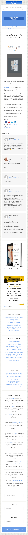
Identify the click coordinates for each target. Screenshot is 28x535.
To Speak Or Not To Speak (14, 322)
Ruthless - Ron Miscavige (14, 343)
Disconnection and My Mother (14, 378)
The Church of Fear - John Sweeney (14, 354)
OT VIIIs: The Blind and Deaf (16, 452)
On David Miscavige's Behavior (14, 327)
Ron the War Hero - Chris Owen (14, 362)
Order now (6, 268)
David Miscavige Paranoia (14, 381)
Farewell (12, 398)
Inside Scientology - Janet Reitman (14, 357)
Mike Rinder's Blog (14, 18)
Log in (22, 529)
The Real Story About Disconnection (14, 320)
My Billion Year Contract (14, 360)
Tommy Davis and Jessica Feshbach (14, 374)
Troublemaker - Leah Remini (14, 341)
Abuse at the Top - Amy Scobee (14, 351)
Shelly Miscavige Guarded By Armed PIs (14, 324)
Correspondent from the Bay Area (14, 384)
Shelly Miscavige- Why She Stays (14, 376)
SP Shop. (15, 82)
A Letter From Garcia (14, 330)
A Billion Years (11, 124)
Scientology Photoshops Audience (14, 373)
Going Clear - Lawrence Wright (14, 344)
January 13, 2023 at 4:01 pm (15, 139)
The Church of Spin (14, 382)
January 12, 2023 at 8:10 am (15, 217)
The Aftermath (16, 124)
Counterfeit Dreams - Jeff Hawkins (14, 347)
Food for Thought (14, 379)
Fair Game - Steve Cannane (14, 355)
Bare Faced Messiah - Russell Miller (14, 346)
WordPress (18, 529)
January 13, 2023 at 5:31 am (15, 177)
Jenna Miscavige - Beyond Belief (14, 359)
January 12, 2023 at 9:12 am (15, 191)
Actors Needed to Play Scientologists (14, 386)
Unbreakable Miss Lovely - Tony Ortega (14, 352)
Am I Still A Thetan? (17, 422)
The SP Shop (11, 127)
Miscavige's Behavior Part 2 (14, 328)
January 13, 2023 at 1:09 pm (15, 161)
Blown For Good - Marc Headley (14, 349)
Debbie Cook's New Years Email (14, 325)
